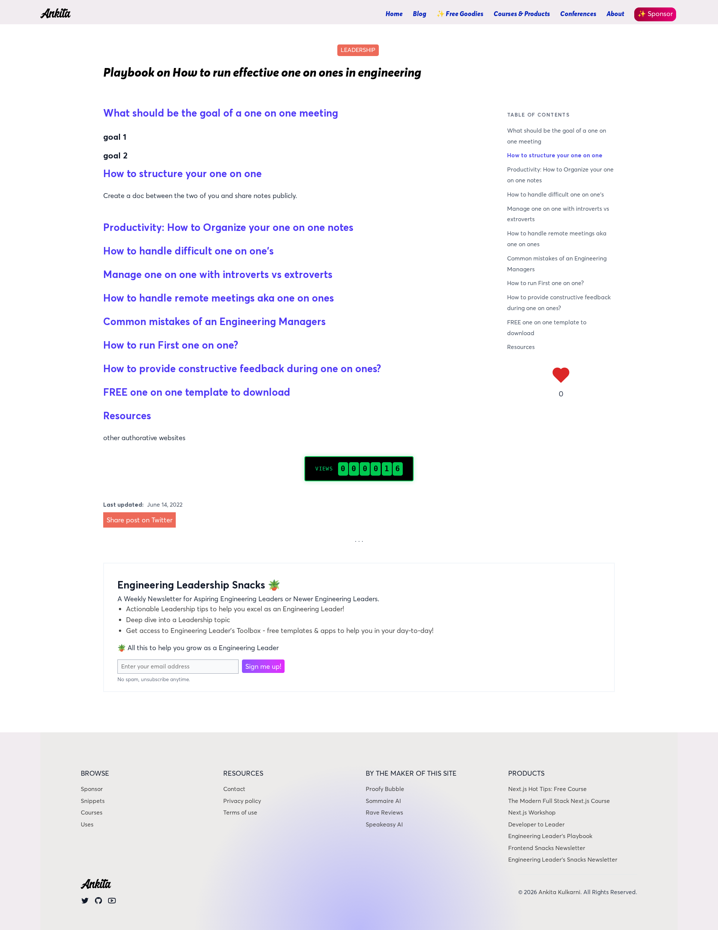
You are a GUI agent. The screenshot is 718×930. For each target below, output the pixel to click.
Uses (87, 824)
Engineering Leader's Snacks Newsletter (562, 859)
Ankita (55, 14)
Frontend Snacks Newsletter (546, 848)
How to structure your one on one (554, 155)
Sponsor (92, 788)
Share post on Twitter (139, 520)
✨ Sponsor (655, 13)
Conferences (578, 13)
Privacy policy (242, 800)
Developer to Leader (536, 824)
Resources (521, 346)
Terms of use (240, 812)
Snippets (93, 800)
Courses (91, 812)
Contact (234, 788)
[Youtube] (112, 902)
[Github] (98, 902)
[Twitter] (85, 902)
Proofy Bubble (385, 788)
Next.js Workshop (532, 812)
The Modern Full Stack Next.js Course (559, 800)
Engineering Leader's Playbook (550, 836)
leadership (358, 49)
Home (394, 13)
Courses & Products (522, 13)
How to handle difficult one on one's (555, 194)
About (615, 13)
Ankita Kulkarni (559, 892)
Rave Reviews (384, 812)
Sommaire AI (383, 800)
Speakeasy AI (384, 824)
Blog (419, 13)
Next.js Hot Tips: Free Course (547, 788)
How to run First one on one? (545, 283)
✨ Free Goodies (460, 13)
